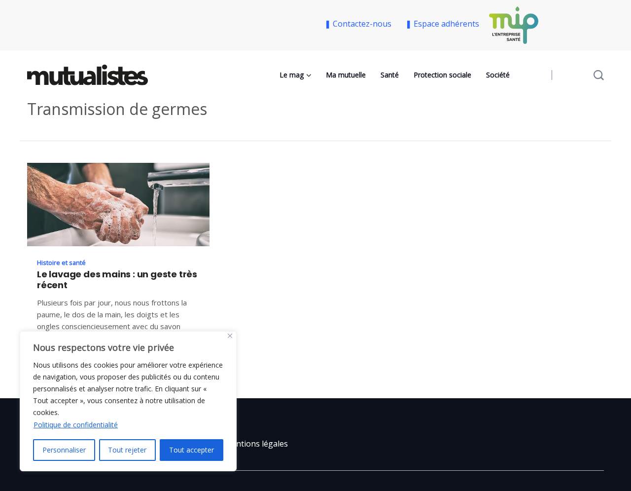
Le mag (292, 74)
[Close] (230, 336)
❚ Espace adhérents (442, 23)
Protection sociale (442, 74)
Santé (390, 74)
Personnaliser (64, 449)
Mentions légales (256, 443)
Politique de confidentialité (76, 424)
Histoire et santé (61, 262)
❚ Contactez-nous (359, 23)
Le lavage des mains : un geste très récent (117, 280)
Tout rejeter (127, 449)
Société (498, 74)
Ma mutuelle (346, 74)
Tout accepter (191, 449)
